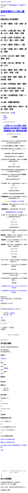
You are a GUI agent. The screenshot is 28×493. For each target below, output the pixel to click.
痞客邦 (9, 309)
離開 (9, 490)
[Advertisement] (8, 459)
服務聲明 (16, 472)
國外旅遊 (12, 313)
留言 (12, 309)
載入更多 (3, 320)
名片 (5, 119)
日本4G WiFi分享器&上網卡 (8, 439)
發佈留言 (3, 329)
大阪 (11, 315)
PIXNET (7, 470)
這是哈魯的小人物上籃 (12, 11)
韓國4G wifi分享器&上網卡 (8, 442)
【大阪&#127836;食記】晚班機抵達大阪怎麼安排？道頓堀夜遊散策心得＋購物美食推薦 (15, 128)
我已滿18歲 (3, 490)
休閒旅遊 (12, 112)
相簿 (5, 115)
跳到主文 (3, 15)
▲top (2, 317)
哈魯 (2, 300)
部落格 (5, 117)
